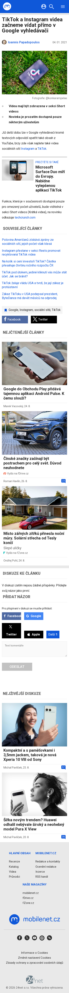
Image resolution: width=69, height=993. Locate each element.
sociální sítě (42, 310)
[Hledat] (51, 7)
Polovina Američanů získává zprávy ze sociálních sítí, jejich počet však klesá (28, 242)
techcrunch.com (25, 217)
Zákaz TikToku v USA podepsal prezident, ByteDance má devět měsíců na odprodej (30, 296)
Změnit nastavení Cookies (34, 957)
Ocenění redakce (45, 866)
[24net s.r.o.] (34, 982)
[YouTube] (34, 939)
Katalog (14, 866)
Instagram (28, 148)
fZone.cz (28, 903)
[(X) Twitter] (27, 939)
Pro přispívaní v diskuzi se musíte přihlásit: (27, 608)
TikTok (42, 148)
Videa (12, 871)
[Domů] (7, 6)
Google (13, 310)
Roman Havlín (11, 481)
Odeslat (17, 667)
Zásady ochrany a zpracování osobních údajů (34, 962)
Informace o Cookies (34, 952)
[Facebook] (19, 939)
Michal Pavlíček (12, 767)
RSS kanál (41, 876)
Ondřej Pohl (10, 560)
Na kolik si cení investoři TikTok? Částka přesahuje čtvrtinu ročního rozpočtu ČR (29, 263)
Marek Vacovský (13, 406)
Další (53, 634)
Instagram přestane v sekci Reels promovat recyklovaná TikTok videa (31, 252)
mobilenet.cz (31, 892)
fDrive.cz (28, 898)
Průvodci (14, 876)
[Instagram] (41, 939)
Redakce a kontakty (47, 861)
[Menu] (62, 7)
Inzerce (40, 871)
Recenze (14, 861)
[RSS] (49, 939)
